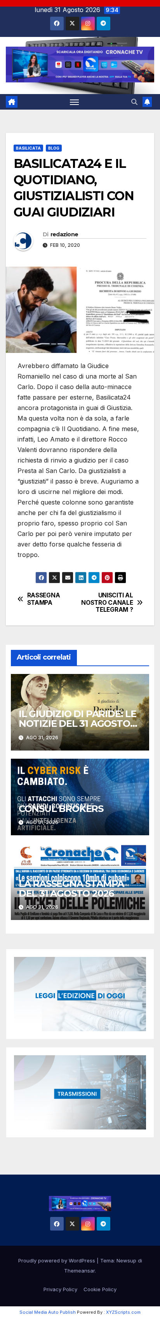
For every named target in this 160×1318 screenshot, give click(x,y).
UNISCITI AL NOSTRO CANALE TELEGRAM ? (107, 602)
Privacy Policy (60, 1289)
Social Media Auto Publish (47, 1312)
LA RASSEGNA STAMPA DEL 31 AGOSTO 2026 (71, 888)
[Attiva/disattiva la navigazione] (74, 101)
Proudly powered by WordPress (57, 1260)
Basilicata (28, 148)
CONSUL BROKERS (61, 808)
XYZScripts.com (123, 1312)
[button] (134, 102)
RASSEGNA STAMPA (43, 599)
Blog (53, 148)
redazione (64, 234)
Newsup (126, 1260)
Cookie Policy (100, 1289)
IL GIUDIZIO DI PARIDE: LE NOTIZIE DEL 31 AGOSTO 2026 (77, 723)
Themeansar (79, 1270)
